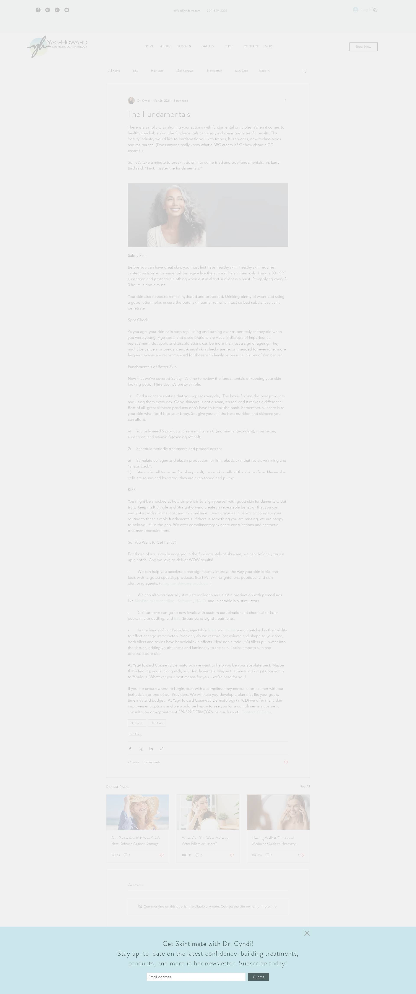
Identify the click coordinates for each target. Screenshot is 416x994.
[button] (307, 933)
